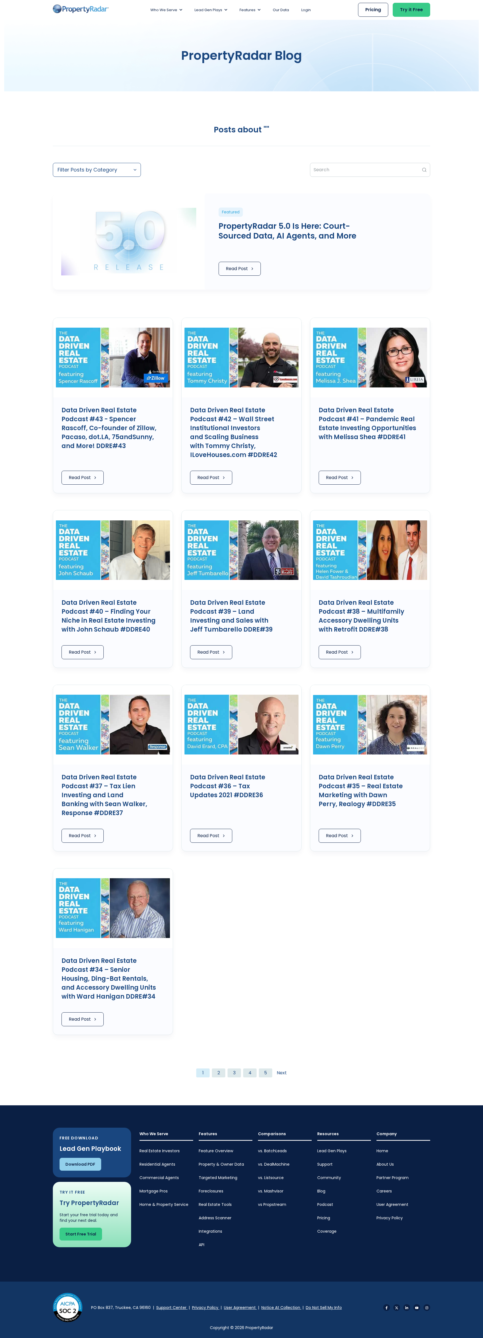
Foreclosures (211, 1191)
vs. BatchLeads (272, 1151)
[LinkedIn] (406, 1307)
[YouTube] (416, 1307)
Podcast (325, 1204)
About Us (385, 1164)
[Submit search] (424, 169)
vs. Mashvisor (270, 1191)
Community (329, 1177)
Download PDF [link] (80, 1164)
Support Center (172, 1307)
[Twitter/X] (396, 1307)
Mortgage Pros (153, 1191)
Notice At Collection (281, 1307)
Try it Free (411, 9)
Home (382, 1151)
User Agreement (392, 1204)
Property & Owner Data (221, 1164)
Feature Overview (216, 1151)
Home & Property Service (163, 1204)
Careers (384, 1191)
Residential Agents (157, 1164)
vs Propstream (272, 1204)
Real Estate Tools (215, 1204)
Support (325, 1164)
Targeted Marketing (218, 1177)
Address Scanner (215, 1218)
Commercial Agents (159, 1177)
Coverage (327, 1231)
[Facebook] (386, 1307)
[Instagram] (426, 1307)
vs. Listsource (271, 1177)
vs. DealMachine (274, 1164)
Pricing (323, 1218)
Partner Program (393, 1177)
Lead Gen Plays (332, 1151)
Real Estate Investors (159, 1151)
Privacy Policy (390, 1218)
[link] (81, 8)
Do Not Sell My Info (324, 1307)
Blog (321, 1191)
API (201, 1244)
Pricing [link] (373, 9)
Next (282, 1073)
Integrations (210, 1231)
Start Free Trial (80, 1234)
